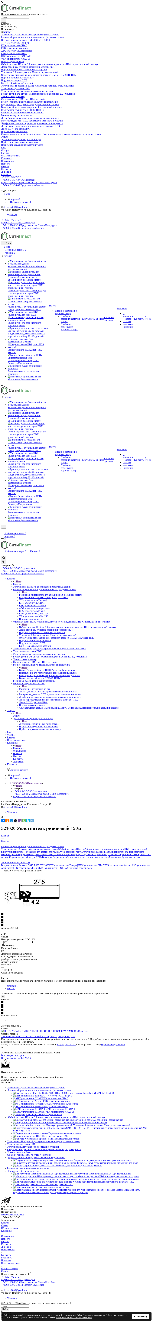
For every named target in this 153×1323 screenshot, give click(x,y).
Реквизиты (6, 1257)
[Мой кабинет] (2, 530)
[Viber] (20, 820)
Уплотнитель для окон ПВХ (96, 852)
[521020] (32, 906)
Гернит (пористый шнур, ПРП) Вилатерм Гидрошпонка (47, 670)
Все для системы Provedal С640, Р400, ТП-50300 (25, 865)
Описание (12, 986)
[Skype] (28, 820)
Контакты (6, 1244)
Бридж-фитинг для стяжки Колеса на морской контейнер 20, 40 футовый (56, 854)
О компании (7, 1236)
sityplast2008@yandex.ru (15, 207)
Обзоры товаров (9, 1228)
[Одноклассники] (7, 820)
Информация (7, 1249)
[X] (15, 820)
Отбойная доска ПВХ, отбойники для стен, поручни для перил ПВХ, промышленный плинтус (67, 627)
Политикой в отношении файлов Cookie (74, 1317)
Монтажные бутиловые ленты (34, 689)
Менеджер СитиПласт (12, 1214)
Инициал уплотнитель (80, 868)
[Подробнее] (2, 1047)
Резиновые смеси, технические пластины (88, 857)
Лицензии (6, 1247)
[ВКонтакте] (3, 820)
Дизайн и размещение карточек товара (39, 724)
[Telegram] (32, 820)
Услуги (16, 716)
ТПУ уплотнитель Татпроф (64, 865)
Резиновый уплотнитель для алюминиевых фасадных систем (50, 595)
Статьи (4, 1225)
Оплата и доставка (10, 1263)
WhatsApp (12, 215)
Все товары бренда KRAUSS (16, 1058)
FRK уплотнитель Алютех (117, 865)
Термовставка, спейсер (105, 854)
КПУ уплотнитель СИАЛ (91, 865)
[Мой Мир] (11, 820)
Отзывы (11, 988)
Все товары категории (12, 1055)
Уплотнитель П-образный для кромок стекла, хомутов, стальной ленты (46, 852)
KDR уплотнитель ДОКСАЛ (54, 868)
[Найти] (3, 21)
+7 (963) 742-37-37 (11, 177)
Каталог (17, 584)
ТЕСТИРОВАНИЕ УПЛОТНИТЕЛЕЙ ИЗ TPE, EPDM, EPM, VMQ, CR (38, 1036)
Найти (5, 1309)
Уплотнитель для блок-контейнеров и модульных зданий (30, 849)
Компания (18, 748)
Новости (5, 1239)
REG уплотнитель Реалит (26, 868)
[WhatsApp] (24, 820)
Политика (6, 1260)
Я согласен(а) (140, 1316)
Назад (19, 581)
